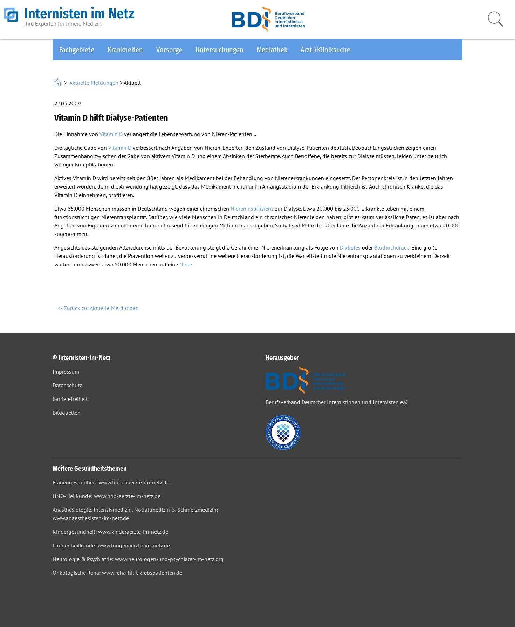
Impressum (66, 371)
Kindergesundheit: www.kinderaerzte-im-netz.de (110, 531)
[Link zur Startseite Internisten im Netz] (58, 82)
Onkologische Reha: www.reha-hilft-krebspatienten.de (117, 572)
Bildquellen (67, 412)
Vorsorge (169, 50)
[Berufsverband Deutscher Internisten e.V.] (268, 29)
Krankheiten (125, 50)
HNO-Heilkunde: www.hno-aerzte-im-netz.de (106, 495)
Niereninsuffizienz (252, 208)
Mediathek (272, 50)
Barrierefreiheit (70, 398)
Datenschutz (67, 385)
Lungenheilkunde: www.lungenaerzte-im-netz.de (111, 545)
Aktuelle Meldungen (93, 82)
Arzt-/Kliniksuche (325, 50)
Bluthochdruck (391, 247)
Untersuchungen (219, 50)
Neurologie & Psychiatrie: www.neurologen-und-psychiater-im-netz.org (138, 559)
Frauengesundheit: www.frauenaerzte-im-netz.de (111, 482)
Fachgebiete (76, 50)
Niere (185, 264)
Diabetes (350, 247)
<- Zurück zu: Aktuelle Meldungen (98, 308)
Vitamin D (111, 133)
